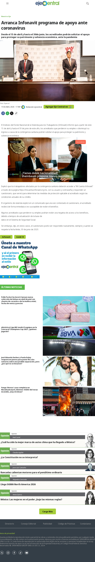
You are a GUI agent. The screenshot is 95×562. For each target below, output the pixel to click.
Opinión (14, 434)
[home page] (47, 3)
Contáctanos (85, 523)
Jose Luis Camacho (19, 467)
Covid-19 (20, 237)
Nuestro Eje (6, 16)
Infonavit (6, 237)
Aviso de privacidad (7, 533)
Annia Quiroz (17, 494)
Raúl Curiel (16, 437)
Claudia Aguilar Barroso (18, 453)
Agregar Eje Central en (57, 106)
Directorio (9, 523)
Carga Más (47, 511)
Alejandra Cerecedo (20, 479)
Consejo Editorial (28, 523)
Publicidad (47, 523)
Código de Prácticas (66, 523)
